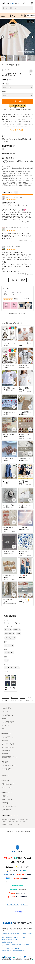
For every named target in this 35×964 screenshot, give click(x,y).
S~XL (3, 83)
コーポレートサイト (13, 905)
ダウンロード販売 (8, 747)
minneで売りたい (8, 737)
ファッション (8, 623)
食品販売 (5, 740)
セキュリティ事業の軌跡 (17, 950)
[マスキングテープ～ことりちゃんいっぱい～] (16, 230)
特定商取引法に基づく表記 (17, 313)
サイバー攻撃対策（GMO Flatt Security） (12, 948)
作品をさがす (6, 718)
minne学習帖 (6, 769)
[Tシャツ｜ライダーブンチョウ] (12, 199)
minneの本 (5, 776)
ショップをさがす (8, 722)
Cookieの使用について (23, 819)
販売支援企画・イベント (10, 757)
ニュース (5, 772)
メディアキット (17, 824)
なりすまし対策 (5, 950)
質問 (12, 65)
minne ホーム (5, 698)
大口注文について (8, 787)
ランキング (5, 725)
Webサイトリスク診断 (19, 937)
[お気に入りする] (30, 71)
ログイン (25, 3)
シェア (6, 65)
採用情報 (9, 824)
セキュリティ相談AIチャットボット (10, 939)
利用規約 (5, 803)
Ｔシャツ (17, 623)
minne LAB (5, 754)
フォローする (26, 298)
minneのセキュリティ (9, 806)
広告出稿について (8, 784)
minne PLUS (6, 751)
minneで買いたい (8, 715)
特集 (3, 729)
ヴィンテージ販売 (8, 744)
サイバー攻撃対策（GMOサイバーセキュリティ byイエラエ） (17, 944)
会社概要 (4, 824)
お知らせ (5, 796)
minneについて (7, 711)
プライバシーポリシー (21, 822)
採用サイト (24, 905)
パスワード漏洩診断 (7, 937)
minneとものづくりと (9, 765)
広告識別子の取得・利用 (8, 822)
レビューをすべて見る (17, 280)
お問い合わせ (6, 809)
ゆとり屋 (7, 69)
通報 (19, 65)
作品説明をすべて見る (16, 130)
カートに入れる (17, 101)
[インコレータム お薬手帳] (11, 249)
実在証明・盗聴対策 (7, 942)
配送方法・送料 (7, 153)
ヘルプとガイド (7, 799)
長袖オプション (6, 91)
